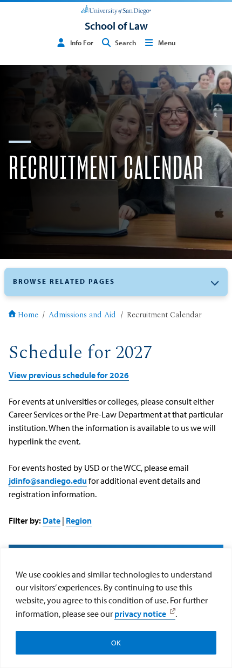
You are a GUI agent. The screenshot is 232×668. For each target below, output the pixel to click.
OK (116, 643)
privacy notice (140, 613)
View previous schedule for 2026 (69, 374)
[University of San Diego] (116, 8)
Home (28, 316)
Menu (166, 42)
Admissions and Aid (82, 316)
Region (79, 520)
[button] (116, 282)
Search (125, 42)
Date (51, 520)
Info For (81, 42)
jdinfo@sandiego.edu (48, 480)
